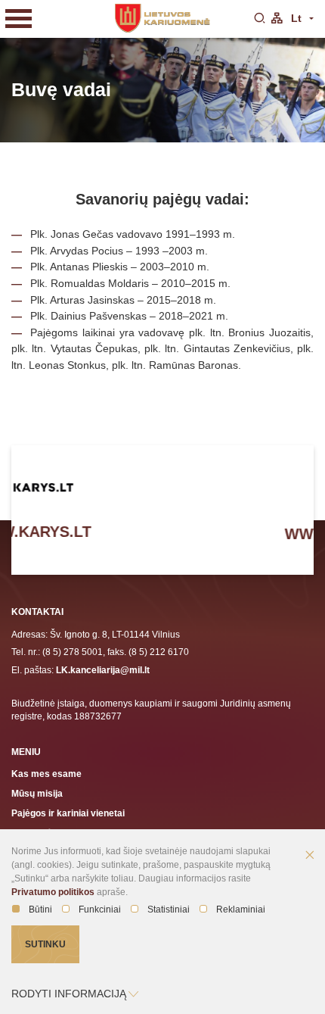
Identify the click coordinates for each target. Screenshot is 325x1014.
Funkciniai (100, 909)
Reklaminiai (240, 909)
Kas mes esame (46, 773)
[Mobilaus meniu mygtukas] (19, 19)
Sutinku (45, 944)
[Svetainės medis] (276, 19)
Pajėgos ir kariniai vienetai (68, 813)
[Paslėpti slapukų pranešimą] (310, 855)
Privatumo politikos (52, 892)
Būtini (40, 909)
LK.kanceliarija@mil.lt (103, 670)
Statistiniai (168, 909)
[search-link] (259, 19)
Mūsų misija (37, 793)
